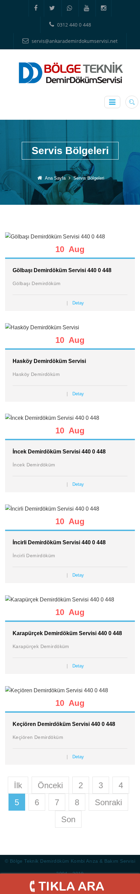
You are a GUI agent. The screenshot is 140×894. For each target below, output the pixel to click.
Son (68, 819)
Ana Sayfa (55, 178)
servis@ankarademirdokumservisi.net (74, 41)
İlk (18, 785)
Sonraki (108, 802)
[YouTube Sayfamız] (86, 8)
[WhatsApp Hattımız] (69, 8)
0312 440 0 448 (73, 24)
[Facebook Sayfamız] (35, 8)
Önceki (50, 785)
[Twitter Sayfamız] (52, 8)
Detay (78, 302)
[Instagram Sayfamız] (103, 8)
